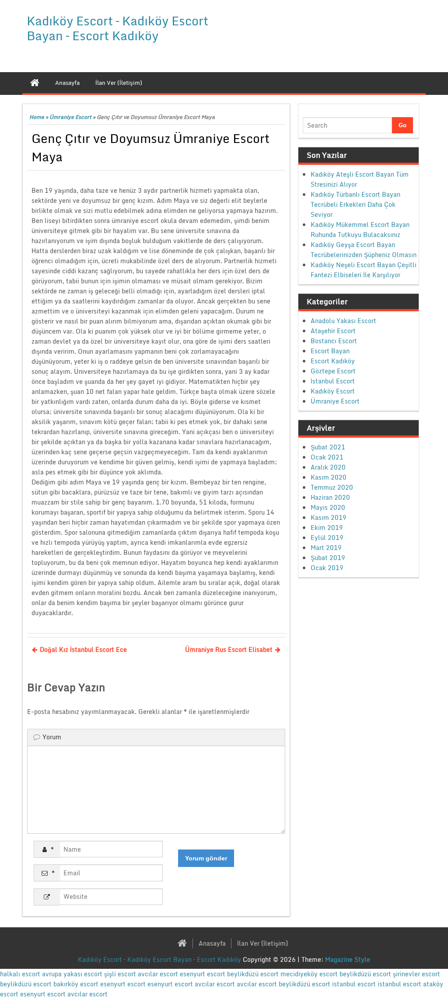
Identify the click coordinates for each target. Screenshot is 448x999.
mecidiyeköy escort (309, 974)
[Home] (34, 82)
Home (36, 117)
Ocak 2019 (327, 568)
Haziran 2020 (330, 497)
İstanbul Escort (333, 381)
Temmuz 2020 (332, 487)
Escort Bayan (330, 351)
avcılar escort (158, 974)
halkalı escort (20, 974)
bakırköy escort (75, 984)
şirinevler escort (416, 974)
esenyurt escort (202, 974)
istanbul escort (354, 984)
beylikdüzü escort (253, 974)
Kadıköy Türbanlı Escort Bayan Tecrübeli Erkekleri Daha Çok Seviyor (355, 204)
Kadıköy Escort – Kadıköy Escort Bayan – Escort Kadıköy (117, 27)
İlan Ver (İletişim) (262, 943)
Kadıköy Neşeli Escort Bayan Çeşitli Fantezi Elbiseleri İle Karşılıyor (363, 270)
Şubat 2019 (328, 558)
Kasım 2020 (328, 477)
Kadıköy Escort (333, 391)
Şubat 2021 (328, 447)
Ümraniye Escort (70, 117)
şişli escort (120, 974)
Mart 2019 (326, 548)
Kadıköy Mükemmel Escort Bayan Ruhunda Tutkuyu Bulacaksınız (360, 229)
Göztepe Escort (333, 371)
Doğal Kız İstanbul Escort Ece (83, 649)
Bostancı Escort (334, 341)
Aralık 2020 (328, 467)
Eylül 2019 (327, 538)
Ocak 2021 (327, 457)
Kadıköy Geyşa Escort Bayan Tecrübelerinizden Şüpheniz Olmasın (363, 250)
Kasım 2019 (328, 517)
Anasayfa (212, 943)
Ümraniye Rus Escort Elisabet (229, 649)
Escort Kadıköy (333, 361)
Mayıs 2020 (328, 507)
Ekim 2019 (327, 527)
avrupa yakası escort (72, 974)
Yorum (51, 737)
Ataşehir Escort (333, 331)
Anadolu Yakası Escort (343, 321)
